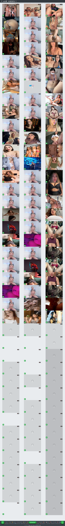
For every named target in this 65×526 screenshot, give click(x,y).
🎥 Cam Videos (48, 523)
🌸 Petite (47, 522)
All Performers (37, 525)
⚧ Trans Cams (11, 523)
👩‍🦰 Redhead (40, 522)
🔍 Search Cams (58, 523)
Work (31, 525)
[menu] (2, 522)
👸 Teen (28, 522)
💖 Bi (58, 522)
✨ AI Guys (37, 523)
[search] (62, 522)
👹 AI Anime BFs (42, 523)
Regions (30, 525)
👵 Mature (24, 522)
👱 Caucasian (14, 522)
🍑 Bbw (44, 522)
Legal (40, 525)
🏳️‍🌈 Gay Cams (7, 523)
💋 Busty (51, 522)
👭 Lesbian (54, 522)
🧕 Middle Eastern (19, 522)
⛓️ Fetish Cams (23, 523)
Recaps (34, 525)
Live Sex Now (32, 522)
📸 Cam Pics (53, 523)
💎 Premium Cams (17, 523)
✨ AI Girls (27, 523)
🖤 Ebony (6, 522)
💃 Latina (9, 522)
